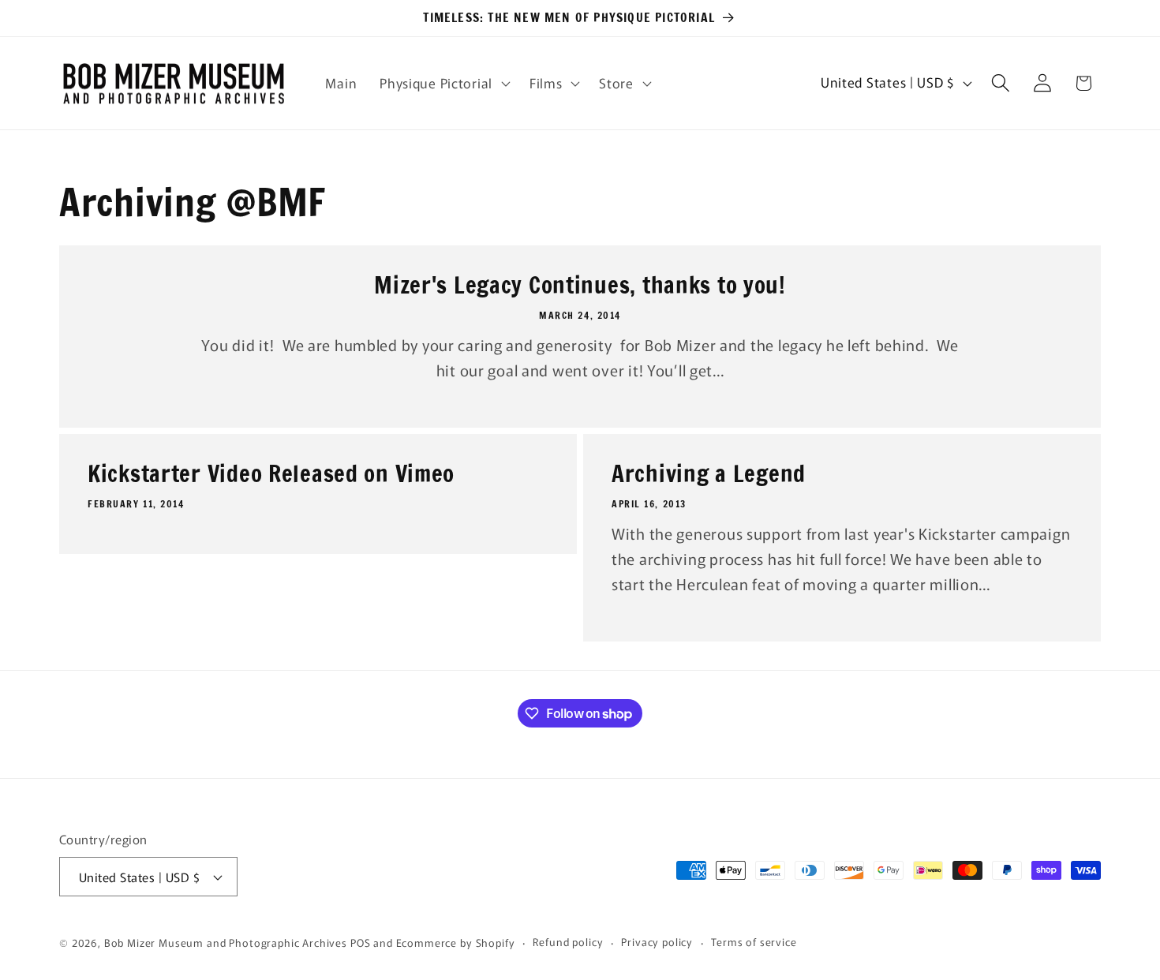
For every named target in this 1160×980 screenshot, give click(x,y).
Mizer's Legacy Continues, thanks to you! (580, 286)
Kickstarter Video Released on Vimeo (271, 473)
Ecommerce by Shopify (455, 942)
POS (360, 942)
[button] (443, 83)
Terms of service (753, 941)
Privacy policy (657, 941)
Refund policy (568, 941)
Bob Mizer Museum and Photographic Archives (225, 942)
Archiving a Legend (709, 473)
